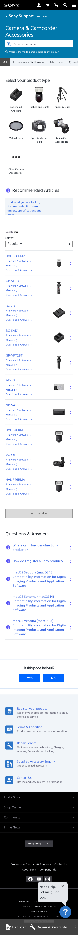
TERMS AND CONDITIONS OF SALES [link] (39, 906)
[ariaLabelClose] (74, 5)
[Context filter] (9, 43)
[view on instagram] (48, 879)
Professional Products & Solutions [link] (31, 864)
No (53, 678)
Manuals (56, 62)
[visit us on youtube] (39, 879)
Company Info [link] (48, 869)
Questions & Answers (18, 270)
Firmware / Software (28, 62)
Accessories (41, 16)
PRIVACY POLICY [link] (39, 911)
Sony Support (21, 15)
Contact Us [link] (60, 864)
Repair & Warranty (52, 927)
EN (47, 844)
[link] (12, 5)
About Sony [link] (29, 869)
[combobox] (39, 43)
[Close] (75, 927)
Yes (30, 678)
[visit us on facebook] (30, 879)
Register (19, 927)
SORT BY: (9, 238)
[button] (70, 922)
